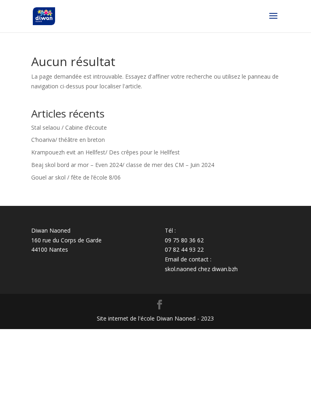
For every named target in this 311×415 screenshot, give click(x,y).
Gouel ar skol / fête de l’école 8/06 (76, 177)
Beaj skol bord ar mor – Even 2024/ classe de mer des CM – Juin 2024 (122, 165)
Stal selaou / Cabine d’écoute (69, 127)
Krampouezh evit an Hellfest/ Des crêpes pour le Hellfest (105, 152)
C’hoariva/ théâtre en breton (68, 139)
